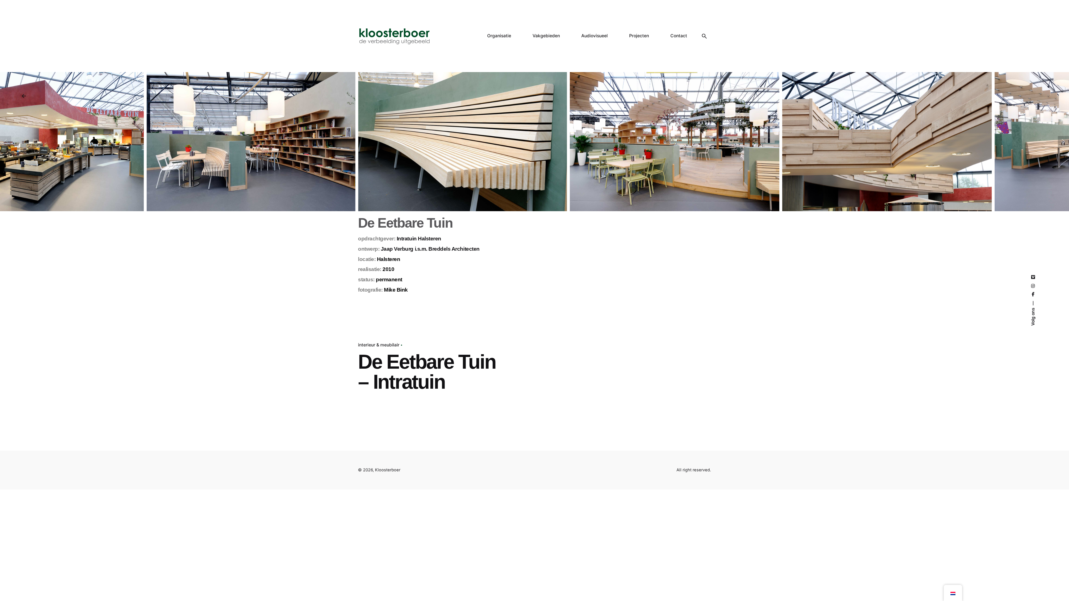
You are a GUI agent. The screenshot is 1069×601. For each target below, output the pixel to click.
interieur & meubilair (378, 345)
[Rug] (24, 96)
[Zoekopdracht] (704, 36)
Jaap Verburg (397, 249)
